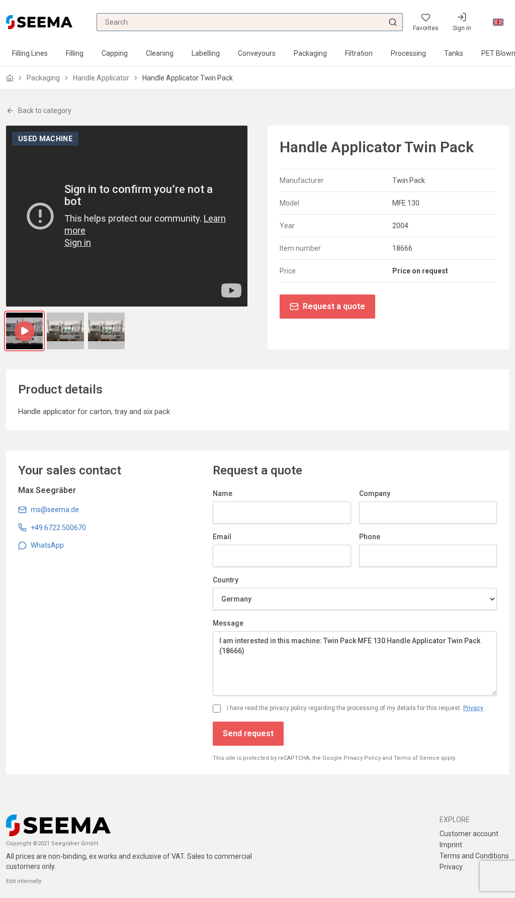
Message (228, 623)
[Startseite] (10, 78)
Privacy (473, 708)
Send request (248, 733)
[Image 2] (106, 331)
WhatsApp (47, 545)
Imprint (451, 845)
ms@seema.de (55, 510)
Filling (74, 53)
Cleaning (160, 53)
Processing (408, 53)
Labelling (206, 53)
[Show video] (24, 331)
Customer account (469, 834)
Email (222, 537)
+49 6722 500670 (58, 528)
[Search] (393, 22)
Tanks (453, 53)
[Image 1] (65, 331)
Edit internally (23, 881)
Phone (369, 537)
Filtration (359, 53)
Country (225, 580)
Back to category (44, 111)
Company (374, 493)
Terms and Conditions (474, 856)
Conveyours (257, 53)
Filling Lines (30, 53)
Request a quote (334, 306)
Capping (115, 53)
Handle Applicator (101, 78)
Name (222, 493)
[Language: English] (498, 22)
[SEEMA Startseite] (39, 22)
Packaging (310, 53)
